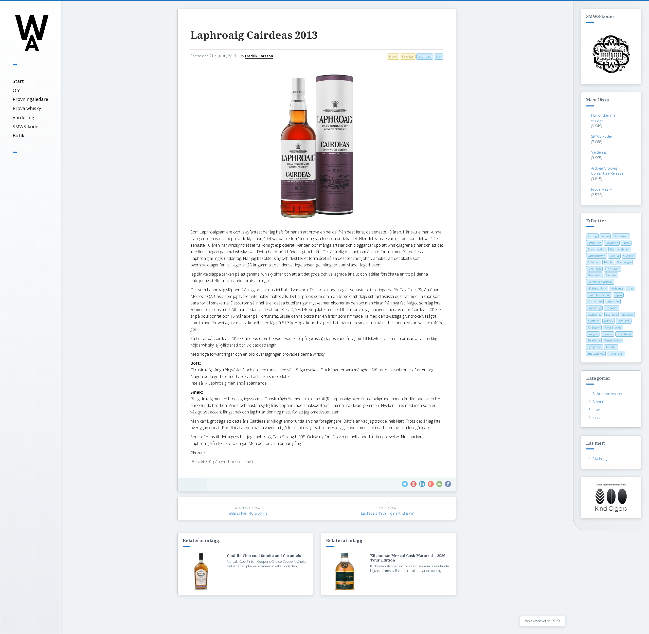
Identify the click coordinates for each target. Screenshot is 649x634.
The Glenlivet (596, 353)
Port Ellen (624, 321)
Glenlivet (611, 275)
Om (17, 90)
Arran (605, 236)
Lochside (611, 314)
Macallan (627, 314)
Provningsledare (30, 99)
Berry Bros (594, 243)
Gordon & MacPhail (600, 282)
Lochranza (595, 314)
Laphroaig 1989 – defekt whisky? (387, 513)
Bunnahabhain (619, 249)
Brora (626, 243)
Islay (630, 288)
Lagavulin (612, 301)
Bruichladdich (597, 249)
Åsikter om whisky (607, 393)
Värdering (23, 117)
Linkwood (611, 308)
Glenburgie (624, 262)
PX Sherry (594, 327)
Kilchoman (595, 301)
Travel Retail (615, 353)
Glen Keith (594, 275)
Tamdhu (611, 347)
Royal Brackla (612, 327)
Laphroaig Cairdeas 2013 (253, 35)
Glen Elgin (594, 269)
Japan (618, 295)
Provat (597, 409)
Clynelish (628, 256)
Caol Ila (614, 256)
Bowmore (612, 243)
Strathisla (594, 340)
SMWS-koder (26, 126)
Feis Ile (608, 262)
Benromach (621, 236)
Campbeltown (596, 256)
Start (18, 81)
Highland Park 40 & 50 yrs (246, 513)
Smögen (593, 334)
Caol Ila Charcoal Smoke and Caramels (264, 555)
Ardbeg (592, 236)
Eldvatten (594, 262)
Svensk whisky (613, 340)
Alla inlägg (600, 458)
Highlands (617, 288)
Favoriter (599, 401)
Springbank (624, 334)
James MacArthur (599, 295)
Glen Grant (612, 269)
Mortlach (594, 321)
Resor (597, 417)
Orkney (608, 321)
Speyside (607, 334)
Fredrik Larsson (259, 55)
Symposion (594, 347)
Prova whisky (27, 108)
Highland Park (597, 288)
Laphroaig (594, 308)
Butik (18, 135)
